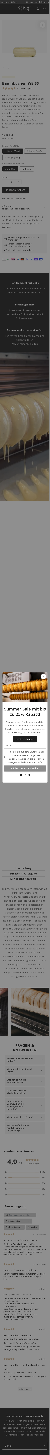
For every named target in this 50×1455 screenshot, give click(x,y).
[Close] (43, 676)
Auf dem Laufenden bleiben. (25, 768)
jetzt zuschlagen (25, 738)
